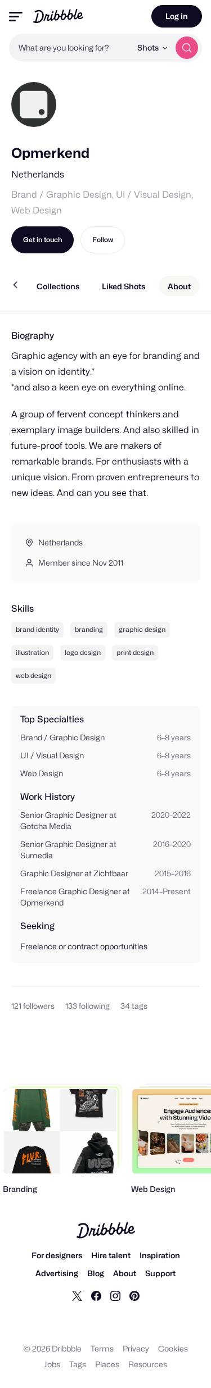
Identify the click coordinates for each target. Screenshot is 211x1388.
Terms (102, 1348)
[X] (77, 1295)
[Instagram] (115, 1295)
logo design (83, 652)
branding (89, 629)
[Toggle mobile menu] (16, 16)
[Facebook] (96, 1295)
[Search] (187, 48)
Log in (176, 16)
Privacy (136, 1348)
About (124, 1273)
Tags (77, 1364)
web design (33, 675)
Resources (147, 1364)
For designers (57, 1255)
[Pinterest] (134, 1295)
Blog (95, 1273)
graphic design (142, 629)
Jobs (52, 1364)
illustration (32, 652)
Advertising (56, 1273)
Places (107, 1364)
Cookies (173, 1348)
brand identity (37, 629)
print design (135, 652)
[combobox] (70, 47)
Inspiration (160, 1255)
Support (160, 1273)
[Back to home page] (58, 16)
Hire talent (111, 1255)
